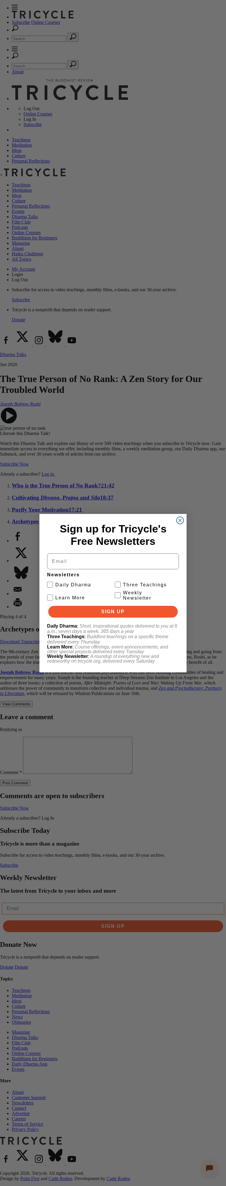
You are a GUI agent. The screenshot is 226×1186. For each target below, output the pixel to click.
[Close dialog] (180, 520)
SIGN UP (113, 611)
